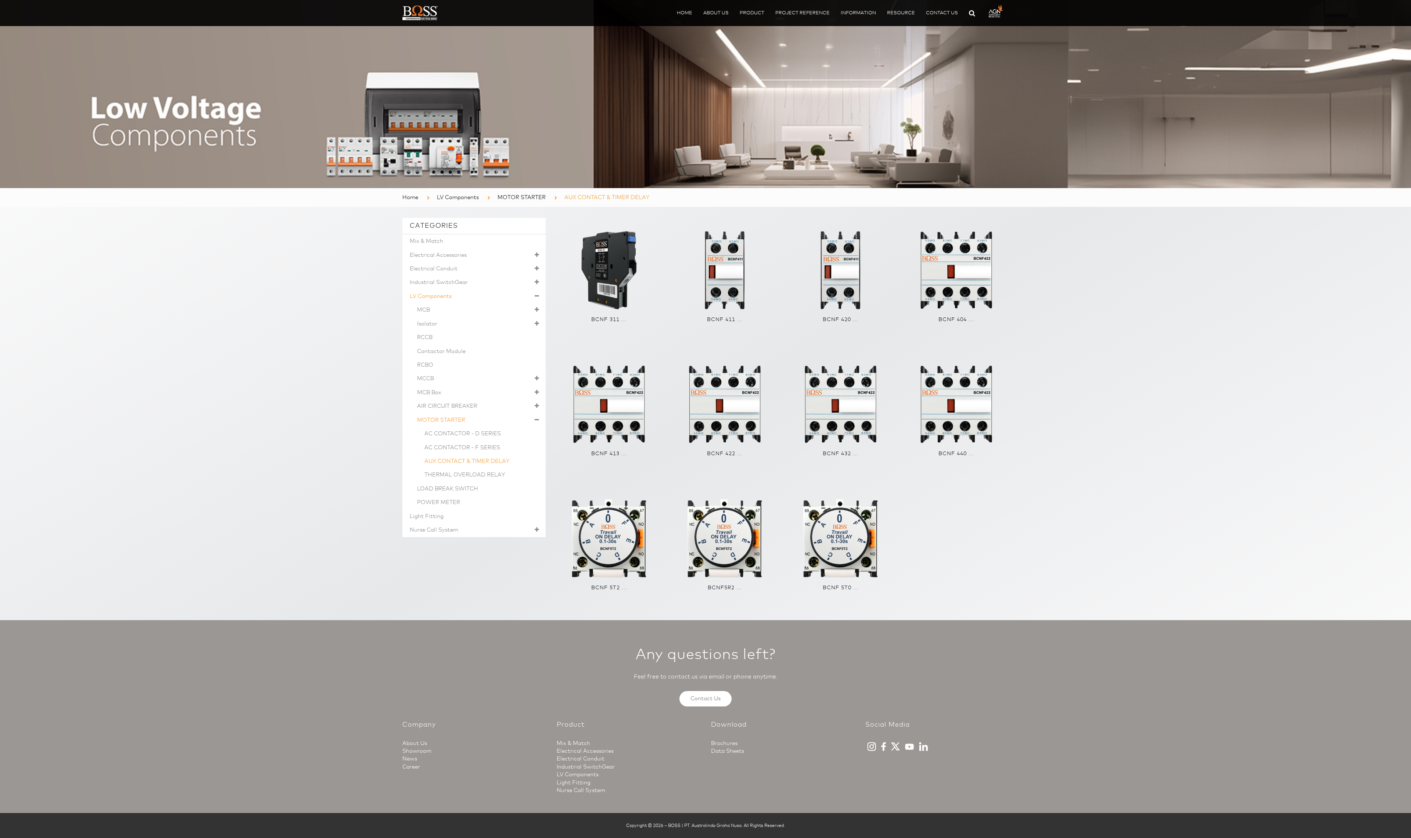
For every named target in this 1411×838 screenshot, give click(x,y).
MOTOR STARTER (522, 197)
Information (858, 12)
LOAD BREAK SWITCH (447, 488)
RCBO (425, 365)
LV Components (458, 197)
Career (411, 766)
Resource (901, 12)
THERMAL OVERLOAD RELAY (464, 474)
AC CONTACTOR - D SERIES (462, 433)
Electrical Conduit (433, 268)
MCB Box (429, 392)
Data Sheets (727, 751)
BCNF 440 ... (956, 453)
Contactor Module (441, 351)
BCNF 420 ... (840, 319)
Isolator (427, 323)
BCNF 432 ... (840, 453)
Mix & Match (426, 241)
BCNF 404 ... (956, 319)
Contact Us (942, 12)
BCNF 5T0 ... (841, 588)
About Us (716, 12)
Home (684, 12)
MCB (423, 309)
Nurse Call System (434, 529)
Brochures (724, 743)
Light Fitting (427, 516)
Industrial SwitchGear (439, 282)
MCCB (425, 378)
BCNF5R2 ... (725, 588)
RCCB (424, 337)
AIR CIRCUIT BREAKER (447, 406)
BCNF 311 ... (609, 319)
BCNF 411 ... (725, 319)
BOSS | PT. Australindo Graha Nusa (705, 825)
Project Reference (802, 12)
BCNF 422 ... (725, 453)
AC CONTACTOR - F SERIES (462, 447)
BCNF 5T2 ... (609, 588)
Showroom (416, 751)
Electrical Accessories (438, 255)
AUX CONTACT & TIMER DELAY (466, 461)
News (409, 758)
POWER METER (438, 502)
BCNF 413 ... (609, 453)
